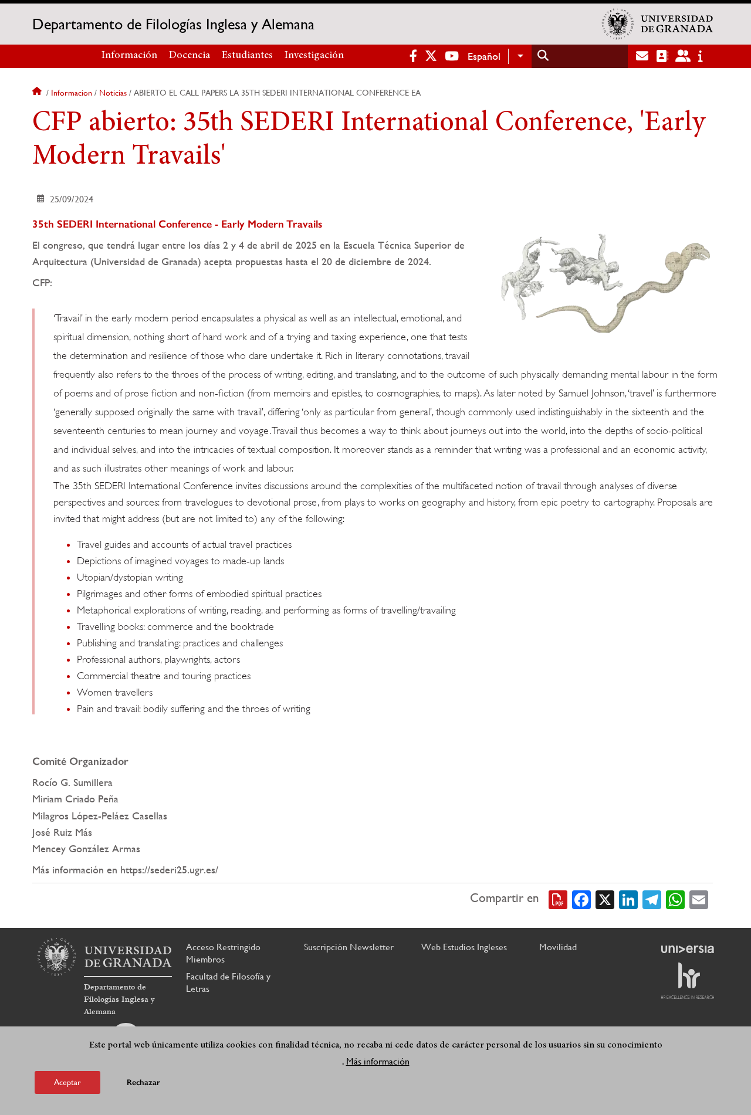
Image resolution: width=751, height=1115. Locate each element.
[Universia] (687, 949)
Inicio (38, 93)
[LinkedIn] (628, 898)
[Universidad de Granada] (657, 24)
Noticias (113, 92)
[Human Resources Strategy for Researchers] (687, 981)
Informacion (71, 92)
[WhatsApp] (675, 898)
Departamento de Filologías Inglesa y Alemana (173, 24)
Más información (378, 1061)
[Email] (698, 898)
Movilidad (558, 947)
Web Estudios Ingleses (464, 947)
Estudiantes (247, 55)
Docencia (189, 55)
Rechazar (143, 1082)
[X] (605, 898)
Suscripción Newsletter (349, 947)
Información (129, 55)
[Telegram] (651, 898)
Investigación (314, 55)
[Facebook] (581, 898)
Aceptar (67, 1082)
